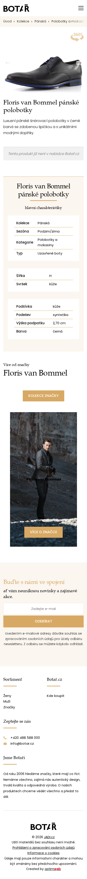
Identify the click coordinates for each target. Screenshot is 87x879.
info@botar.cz (22, 743)
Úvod (7, 21)
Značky (9, 707)
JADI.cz (49, 837)
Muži (6, 701)
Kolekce (23, 21)
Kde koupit (55, 695)
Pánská (40, 21)
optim (53, 869)
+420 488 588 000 (25, 737)
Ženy (7, 695)
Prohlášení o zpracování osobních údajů (43, 847)
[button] (79, 63)
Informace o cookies (43, 853)
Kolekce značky (43, 395)
